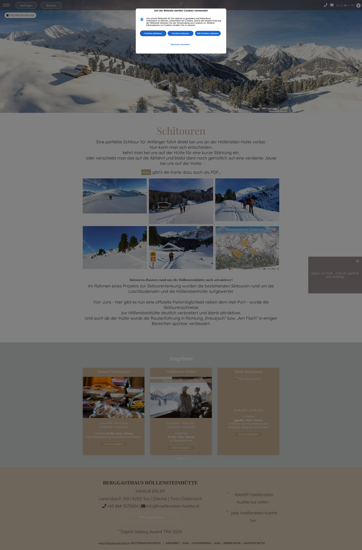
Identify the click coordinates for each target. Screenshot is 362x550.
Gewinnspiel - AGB (206, 543)
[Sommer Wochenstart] (114, 411)
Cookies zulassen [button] (180, 33)
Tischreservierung (21, 15)
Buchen (51, 5)
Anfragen (26, 5)
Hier (146, 172)
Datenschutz (254, 543)
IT (349, 5)
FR (352, 5)
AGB (185, 543)
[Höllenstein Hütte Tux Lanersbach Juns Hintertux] (181, 5)
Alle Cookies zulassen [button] (207, 33)
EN (337, 5)
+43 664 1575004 (123, 506)
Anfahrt (172, 543)
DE (345, 5)
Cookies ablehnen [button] (153, 33)
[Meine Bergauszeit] (248, 411)
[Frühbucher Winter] (181, 411)
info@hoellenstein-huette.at (172, 506)
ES (341, 5)
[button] (114, 196)
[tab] (178, 458)
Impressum (232, 543)
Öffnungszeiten (150, 517)
